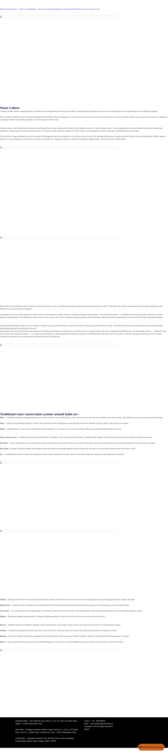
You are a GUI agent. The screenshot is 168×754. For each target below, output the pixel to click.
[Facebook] (150, 722)
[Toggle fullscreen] (12, 750)
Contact (91, 9)
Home (2, 9)
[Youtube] (131, 722)
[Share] (7, 750)
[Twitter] (143, 722)
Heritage (33, 9)
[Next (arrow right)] (7, 753)
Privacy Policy (83, 9)
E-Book (75, 9)
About (6, 9)
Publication (55, 9)
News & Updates (66, 9)
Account (97, 9)
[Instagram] (137, 722)
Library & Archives (44, 9)
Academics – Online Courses (19, 9)
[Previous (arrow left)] (2, 753)
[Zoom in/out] (17, 750)
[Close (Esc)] (2, 750)
